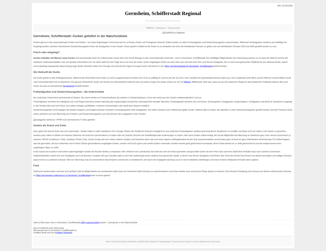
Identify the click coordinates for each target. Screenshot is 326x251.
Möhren (187, 82)
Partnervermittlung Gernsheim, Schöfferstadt (130, 241)
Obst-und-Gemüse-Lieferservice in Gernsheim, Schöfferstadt (63, 175)
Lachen (195, 241)
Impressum (215, 241)
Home (108, 241)
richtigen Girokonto (63, 233)
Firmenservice (178, 241)
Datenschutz (205, 241)
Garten (188, 241)
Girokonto (154, 241)
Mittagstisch (161, 28)
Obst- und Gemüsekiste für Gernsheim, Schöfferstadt (188, 66)
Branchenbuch (174, 28)
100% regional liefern (90, 222)
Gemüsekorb (68, 86)
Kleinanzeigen (165, 241)
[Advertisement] (163, 199)
